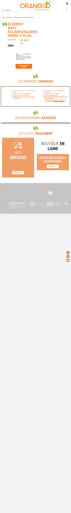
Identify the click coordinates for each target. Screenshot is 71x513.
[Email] (68, 260)
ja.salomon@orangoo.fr (58, 101)
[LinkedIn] (68, 256)
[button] (38, 154)
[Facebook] (68, 252)
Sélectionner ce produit (24, 66)
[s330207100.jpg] (54, 36)
